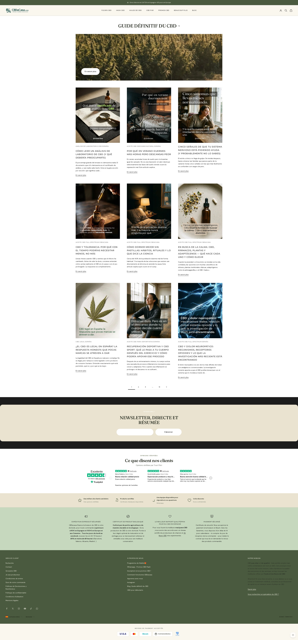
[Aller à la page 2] (166, 387)
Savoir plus (252, 589)
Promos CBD (163, 10)
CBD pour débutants (135, 590)
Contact (9, 567)
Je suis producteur (13, 575)
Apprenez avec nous (135, 579)
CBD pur (150, 10)
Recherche (10, 563)
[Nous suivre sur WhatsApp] (37, 608)
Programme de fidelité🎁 (136, 563)
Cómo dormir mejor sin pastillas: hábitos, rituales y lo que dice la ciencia (149, 250)
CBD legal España (84, 342)
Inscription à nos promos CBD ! (139, 571)
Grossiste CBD (11, 571)
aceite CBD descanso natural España (144, 146)
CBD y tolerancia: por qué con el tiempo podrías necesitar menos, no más (97, 250)
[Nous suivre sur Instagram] (19, 608)
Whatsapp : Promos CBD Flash (139, 567)
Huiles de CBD (135, 10)
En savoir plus (90, 71)
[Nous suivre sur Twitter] (13, 608)
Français (29, 617)
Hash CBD (120, 10)
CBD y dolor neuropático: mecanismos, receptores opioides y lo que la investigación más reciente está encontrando (200, 353)
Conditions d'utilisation (14, 597)
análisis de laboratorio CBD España (92, 146)
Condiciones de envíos (14, 579)
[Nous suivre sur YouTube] (25, 608)
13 (159, 387)
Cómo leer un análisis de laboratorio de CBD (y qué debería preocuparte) (94, 154)
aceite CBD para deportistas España (143, 342)
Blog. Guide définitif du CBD (137, 586)
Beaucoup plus (180, 10)
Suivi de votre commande (15, 582)
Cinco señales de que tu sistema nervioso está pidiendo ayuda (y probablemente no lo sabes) (200, 150)
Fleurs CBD (107, 10)
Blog (194, 10)
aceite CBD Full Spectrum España (193, 342)
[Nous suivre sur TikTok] (31, 608)
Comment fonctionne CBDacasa (139, 575)
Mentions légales (12, 600)
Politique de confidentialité (16, 593)
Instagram (131, 582)
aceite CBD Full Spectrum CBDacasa (92, 242)
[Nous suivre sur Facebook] (7, 608)
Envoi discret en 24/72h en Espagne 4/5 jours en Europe (150, 2)
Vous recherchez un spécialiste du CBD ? (263, 594)
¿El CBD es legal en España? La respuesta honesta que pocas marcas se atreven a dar (96, 350)
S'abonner (168, 432)
